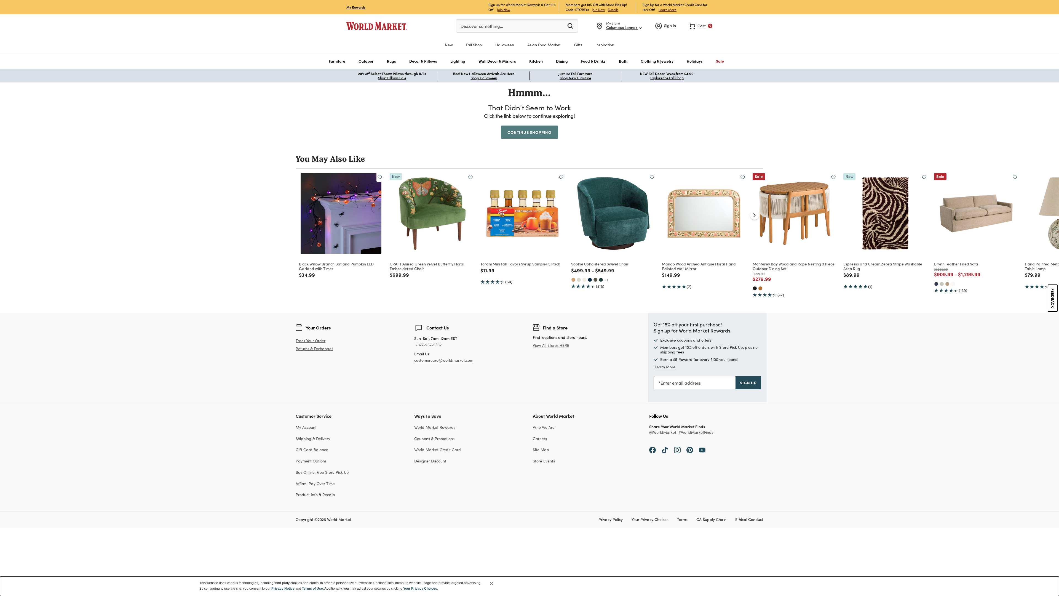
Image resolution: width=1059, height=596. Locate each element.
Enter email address (680, 383)
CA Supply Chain (711, 519)
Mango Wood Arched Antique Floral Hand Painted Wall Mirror (699, 266)
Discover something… (482, 26)
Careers (540, 438)
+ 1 (606, 280)
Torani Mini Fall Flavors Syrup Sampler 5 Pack (520, 264)
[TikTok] (665, 449)
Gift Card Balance (312, 449)
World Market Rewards (434, 427)
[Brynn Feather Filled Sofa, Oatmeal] (942, 284)
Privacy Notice (283, 588)
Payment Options (311, 461)
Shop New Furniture (575, 77)
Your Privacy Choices (650, 519)
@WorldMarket (662, 432)
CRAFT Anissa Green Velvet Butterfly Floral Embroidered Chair (427, 266)
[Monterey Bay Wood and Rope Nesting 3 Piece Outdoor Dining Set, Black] (755, 288)
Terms (682, 519)
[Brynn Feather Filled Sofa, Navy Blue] (936, 284)
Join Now (503, 9)
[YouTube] (702, 449)
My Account (306, 427)
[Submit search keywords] (570, 25)
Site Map (541, 449)
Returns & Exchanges (314, 349)
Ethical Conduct (749, 519)
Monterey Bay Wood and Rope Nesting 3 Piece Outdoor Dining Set (794, 266)
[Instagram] (677, 449)
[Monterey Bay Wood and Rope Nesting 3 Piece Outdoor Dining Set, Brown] (760, 288)
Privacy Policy (610, 519)
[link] (700, 26)
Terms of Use (312, 588)
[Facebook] (652, 449)
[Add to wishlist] (379, 177)
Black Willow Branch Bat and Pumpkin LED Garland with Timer (336, 266)
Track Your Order (310, 340)
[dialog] (529, 586)
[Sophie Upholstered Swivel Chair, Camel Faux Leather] (573, 280)
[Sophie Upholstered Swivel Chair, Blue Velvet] (590, 280)
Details (613, 9)
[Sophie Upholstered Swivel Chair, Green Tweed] (595, 280)
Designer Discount (430, 461)
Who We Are (544, 427)
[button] (337, 61)
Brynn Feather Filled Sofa (956, 264)
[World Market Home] (376, 26)
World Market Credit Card (437, 449)
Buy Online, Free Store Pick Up (322, 472)
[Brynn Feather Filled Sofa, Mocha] (947, 284)
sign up (748, 382)
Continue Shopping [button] (529, 132)
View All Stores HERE (551, 345)
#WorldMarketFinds (695, 432)
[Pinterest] (689, 449)
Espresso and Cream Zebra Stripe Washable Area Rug (882, 266)
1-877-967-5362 (428, 345)
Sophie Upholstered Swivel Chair (600, 264)
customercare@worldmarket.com (443, 360)
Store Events (544, 461)
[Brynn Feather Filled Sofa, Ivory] (953, 284)
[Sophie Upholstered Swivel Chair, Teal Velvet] (601, 280)
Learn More (667, 9)
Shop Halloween (484, 77)
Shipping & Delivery (313, 438)
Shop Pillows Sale (392, 77)
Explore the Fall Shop (667, 77)
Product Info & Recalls (315, 494)
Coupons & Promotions (434, 438)
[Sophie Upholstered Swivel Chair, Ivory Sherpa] (584, 280)
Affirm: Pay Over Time (315, 483)
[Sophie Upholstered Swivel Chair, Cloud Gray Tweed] (579, 280)
